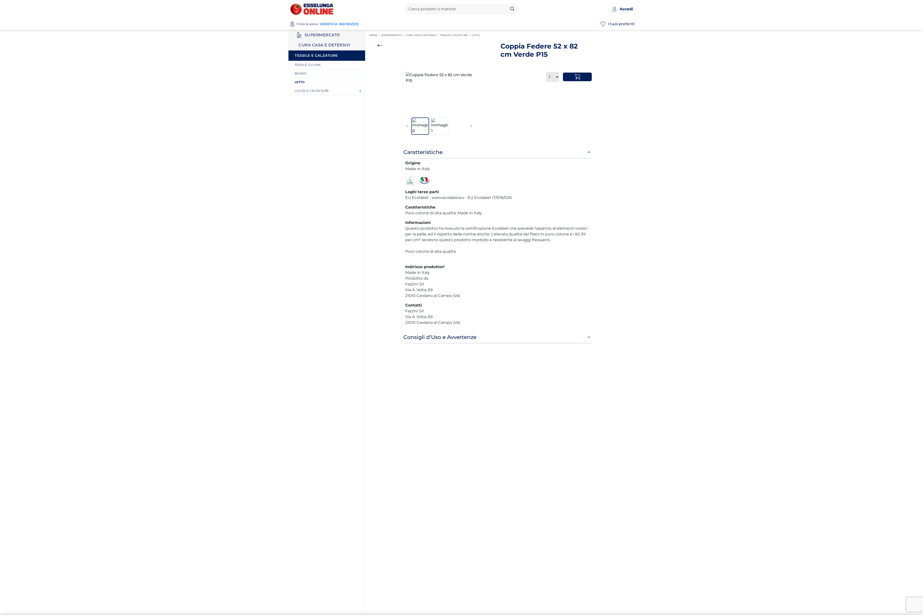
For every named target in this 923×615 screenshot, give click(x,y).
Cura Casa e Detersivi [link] (423, 35)
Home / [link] (375, 35)
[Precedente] (407, 126)
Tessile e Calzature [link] (456, 35)
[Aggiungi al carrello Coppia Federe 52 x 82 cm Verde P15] (577, 77)
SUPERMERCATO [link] (393, 35)
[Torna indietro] (380, 45)
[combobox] (457, 9)
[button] (439, 78)
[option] (439, 78)
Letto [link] (476, 35)
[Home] (311, 8)
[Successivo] (471, 126)
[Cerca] (512, 9)
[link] (328, 65)
